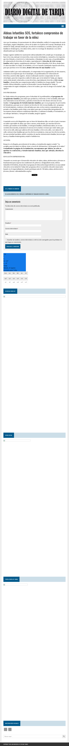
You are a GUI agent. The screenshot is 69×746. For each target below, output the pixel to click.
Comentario (9, 209)
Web (6, 234)
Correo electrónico (11, 229)
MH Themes (25, 744)
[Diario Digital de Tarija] (34, 12)
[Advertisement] (34, 181)
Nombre (8, 223)
